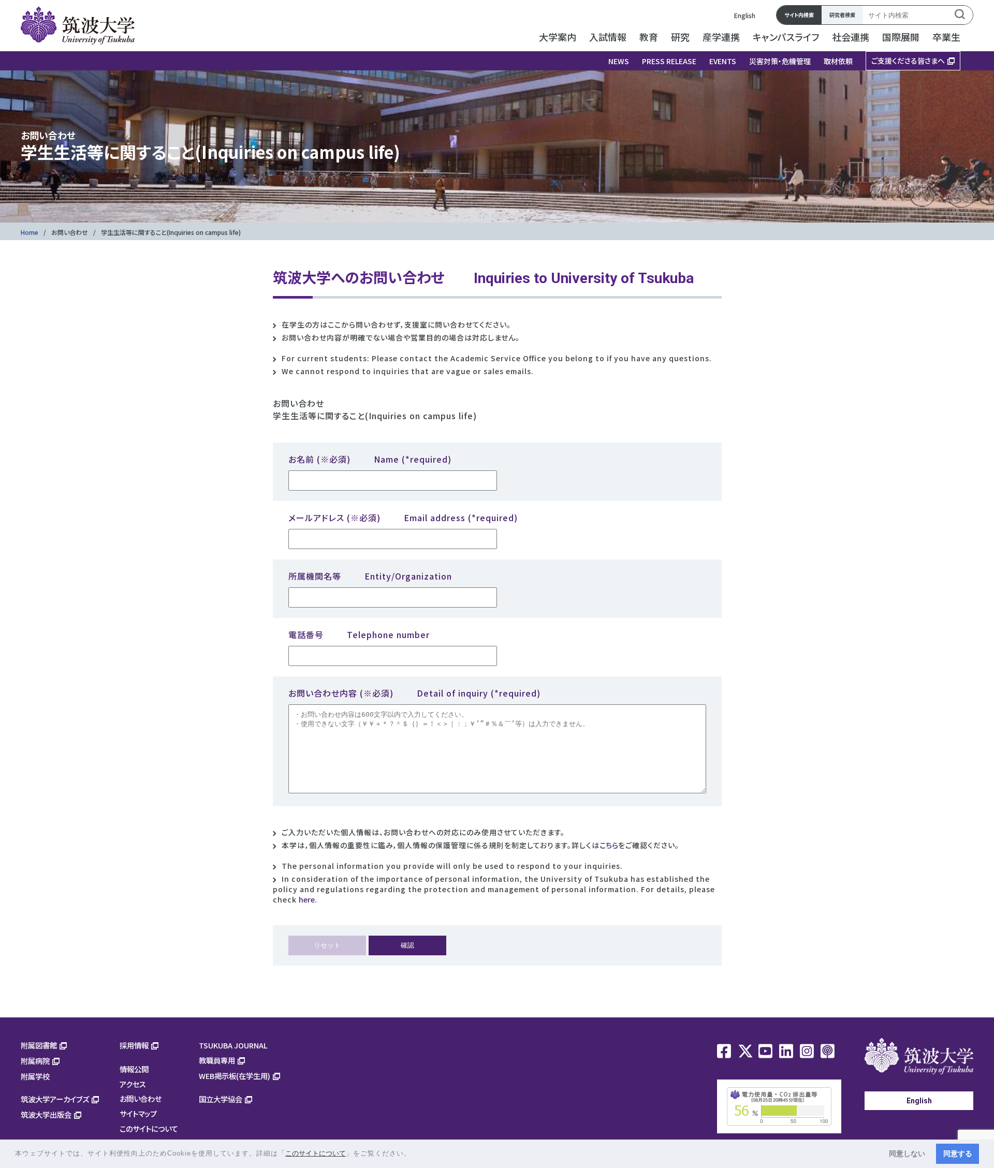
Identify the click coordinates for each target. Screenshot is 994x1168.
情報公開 (134, 1068)
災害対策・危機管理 (780, 61)
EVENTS (722, 61)
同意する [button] (957, 1153)
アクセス (133, 1083)
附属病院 (35, 1060)
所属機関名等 (370, 576)
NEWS (618, 61)
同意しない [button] (907, 1153)
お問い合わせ (69, 232)
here (307, 899)
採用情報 (134, 1045)
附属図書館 (39, 1045)
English (744, 15)
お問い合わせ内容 (414, 693)
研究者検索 (842, 15)
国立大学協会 (220, 1098)
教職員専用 (217, 1060)
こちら (609, 845)
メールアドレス (403, 517)
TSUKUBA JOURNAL (233, 1045)
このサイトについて (149, 1128)
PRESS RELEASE (669, 61)
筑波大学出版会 (46, 1114)
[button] (415, 1154)
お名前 (369, 459)
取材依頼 (838, 61)
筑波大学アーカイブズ (55, 1098)
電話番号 (359, 634)
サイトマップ (138, 1113)
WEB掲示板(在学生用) (234, 1075)
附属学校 (35, 1076)
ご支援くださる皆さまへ (908, 60)
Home (29, 232)
